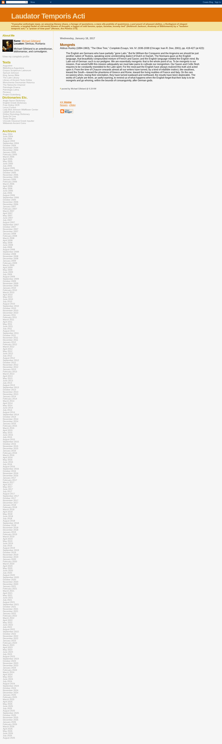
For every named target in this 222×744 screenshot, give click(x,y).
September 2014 (11, 414)
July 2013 (7, 383)
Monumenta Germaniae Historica (19, 82)
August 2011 (9, 331)
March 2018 (8, 509)
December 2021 (10, 611)
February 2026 (10, 724)
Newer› (64, 105)
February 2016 (10, 453)
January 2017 (9, 478)
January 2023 (9, 641)
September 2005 (11, 170)
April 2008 (8, 240)
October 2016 (9, 471)
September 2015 (11, 442)
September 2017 (11, 496)
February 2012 (10, 344)
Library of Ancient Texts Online (17, 80)
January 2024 (9, 668)
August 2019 (9, 548)
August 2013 (9, 385)
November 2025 (10, 717)
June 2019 (8, 543)
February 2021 (10, 589)
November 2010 (10, 310)
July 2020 (7, 573)
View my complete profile (15, 56)
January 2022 (9, 613)
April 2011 (7, 322)
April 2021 (8, 593)
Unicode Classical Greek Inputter (18, 121)
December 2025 (10, 720)
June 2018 (8, 516)
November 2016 (10, 473)
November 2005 (10, 175)
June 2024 (8, 679)
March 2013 (8, 374)
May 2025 (7, 704)
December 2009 (10, 286)
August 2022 (9, 629)
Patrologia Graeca (11, 87)
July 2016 (7, 464)
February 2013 (10, 371)
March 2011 (8, 319)
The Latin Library (11, 77)
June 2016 (8, 462)
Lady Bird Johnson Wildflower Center (20, 110)
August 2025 (9, 711)
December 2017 (10, 503)
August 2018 (9, 521)
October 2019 (9, 552)
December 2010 (10, 313)
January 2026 (9, 722)
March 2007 (8, 211)
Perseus (7, 92)
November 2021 (10, 609)
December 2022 (10, 638)
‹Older (72, 105)
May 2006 (7, 188)
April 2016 (8, 457)
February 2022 (10, 616)
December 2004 (10, 150)
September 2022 (11, 632)
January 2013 (9, 369)
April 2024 (8, 674)
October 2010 (9, 308)
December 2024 (10, 693)
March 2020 (8, 564)
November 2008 (10, 256)
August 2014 (9, 412)
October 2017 (9, 498)
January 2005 (9, 152)
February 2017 (10, 480)
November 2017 (10, 500)
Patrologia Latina (11, 89)
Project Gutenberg (11, 94)
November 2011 (10, 338)
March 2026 (8, 726)
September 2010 (11, 306)
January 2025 (9, 695)
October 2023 (9, 661)
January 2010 (9, 288)
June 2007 (8, 218)
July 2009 (7, 274)
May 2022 (7, 622)
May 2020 (7, 568)
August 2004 (9, 141)
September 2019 (11, 550)
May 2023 (7, 650)
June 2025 (8, 706)
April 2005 (8, 159)
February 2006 (10, 182)
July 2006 (7, 193)
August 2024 (9, 684)
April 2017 (8, 485)
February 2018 (10, 507)
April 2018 (8, 512)
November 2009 (10, 283)
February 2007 (10, 209)
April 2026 (8, 729)
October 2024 (9, 688)
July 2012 (7, 356)
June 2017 (8, 489)
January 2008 (9, 234)
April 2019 (8, 539)
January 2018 (9, 505)
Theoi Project (9, 119)
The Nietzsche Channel (14, 85)
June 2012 (8, 353)
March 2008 (8, 238)
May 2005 (7, 161)
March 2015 (8, 428)
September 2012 (11, 360)
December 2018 (10, 530)
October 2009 (9, 281)
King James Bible (11, 75)
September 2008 (11, 252)
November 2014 (10, 419)
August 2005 (9, 168)
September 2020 (11, 577)
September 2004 (11, 143)
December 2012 (10, 367)
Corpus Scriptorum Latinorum (17, 70)
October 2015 (9, 444)
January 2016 (9, 451)
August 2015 (9, 439)
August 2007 (9, 222)
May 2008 (7, 243)
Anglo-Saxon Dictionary (14, 100)
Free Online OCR (11, 105)
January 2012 (9, 342)
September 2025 (11, 713)
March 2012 (8, 347)
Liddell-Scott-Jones (12, 112)
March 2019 (8, 537)
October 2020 (9, 579)
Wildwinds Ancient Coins (14, 123)
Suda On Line (9, 116)
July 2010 (7, 301)
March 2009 (8, 265)
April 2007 (8, 213)
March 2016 (8, 455)
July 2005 (7, 166)
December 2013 (10, 394)
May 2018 (7, 514)
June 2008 (8, 245)
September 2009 (11, 279)
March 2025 (8, 699)
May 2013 (7, 378)
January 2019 (9, 532)
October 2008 (9, 254)
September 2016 (11, 469)
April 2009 (8, 267)
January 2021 (9, 586)
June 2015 (8, 435)
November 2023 (10, 663)
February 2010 (10, 290)
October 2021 (9, 607)
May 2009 (7, 270)
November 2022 (10, 636)
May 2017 (7, 487)
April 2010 (8, 295)
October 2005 (9, 173)
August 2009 (9, 277)
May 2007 (7, 215)
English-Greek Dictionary (15, 103)
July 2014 (7, 410)
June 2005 (8, 163)
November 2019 (10, 555)
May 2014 (7, 405)
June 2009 (8, 272)
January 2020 (9, 559)
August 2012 (9, 358)
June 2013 (8, 381)
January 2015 (9, 423)
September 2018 (11, 523)
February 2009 (10, 263)
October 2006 (9, 200)
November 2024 (10, 690)
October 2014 (9, 417)
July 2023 (7, 654)
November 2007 (10, 229)
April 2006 (8, 186)
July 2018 (7, 518)
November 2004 (10, 148)
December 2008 (10, 258)
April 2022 (8, 620)
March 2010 (8, 292)
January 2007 (9, 206)
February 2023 (10, 643)
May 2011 (7, 324)
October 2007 (9, 227)
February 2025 (10, 697)
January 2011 (9, 315)
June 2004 (8, 136)
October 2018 (9, 525)
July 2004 (7, 139)
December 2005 (10, 177)
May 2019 (7, 541)
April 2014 (8, 403)
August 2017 (9, 494)
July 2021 (7, 600)
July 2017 (7, 491)
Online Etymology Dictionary (16, 114)
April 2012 (8, 349)
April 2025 (8, 702)
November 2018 (10, 527)
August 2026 (9, 738)
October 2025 (9, 715)
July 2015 (7, 437)
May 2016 (7, 460)
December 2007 (10, 231)
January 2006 (9, 179)
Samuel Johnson (11, 73)
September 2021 (11, 604)
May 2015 (7, 433)
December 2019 (10, 557)
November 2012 (10, 365)
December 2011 (10, 340)
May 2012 (7, 351)
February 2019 (10, 534)
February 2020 (10, 561)
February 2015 (10, 426)
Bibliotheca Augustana (13, 68)
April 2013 (8, 376)
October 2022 (9, 634)
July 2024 (7, 681)
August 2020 (9, 575)
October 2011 (9, 335)
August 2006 (9, 195)
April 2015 (8, 430)
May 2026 (7, 731)
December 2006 (10, 204)
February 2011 (10, 317)
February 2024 (10, 670)
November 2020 (10, 582)
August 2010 (9, 304)
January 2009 (9, 261)
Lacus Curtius (9, 107)
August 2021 (9, 602)
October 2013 (9, 390)
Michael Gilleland (31, 41)
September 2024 (11, 686)
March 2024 (8, 672)
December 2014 (10, 421)
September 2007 (11, 225)
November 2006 (10, 202)
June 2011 (8, 326)
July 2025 (7, 708)
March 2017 (8, 482)
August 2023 (9, 656)
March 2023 (8, 645)
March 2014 (8, 401)
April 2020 (8, 566)
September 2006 (11, 197)
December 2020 (10, 584)
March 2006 (8, 184)
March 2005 (8, 157)
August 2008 (9, 249)
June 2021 (8, 598)
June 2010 (8, 299)
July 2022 (7, 627)
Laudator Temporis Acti (48, 16)
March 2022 (8, 618)
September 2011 (11, 333)
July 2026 (7, 736)
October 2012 (9, 362)
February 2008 (10, 236)
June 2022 (8, 625)
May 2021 (7, 595)
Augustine (7, 65)
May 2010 (7, 297)
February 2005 (10, 154)
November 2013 (10, 392)
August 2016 (9, 466)
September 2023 (11, 659)
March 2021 (8, 591)
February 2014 (10, 399)
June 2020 (8, 570)
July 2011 (7, 329)
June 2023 (8, 652)
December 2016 (10, 475)
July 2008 (7, 247)
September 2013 (11, 387)
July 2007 (7, 220)
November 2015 (10, 446)
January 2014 (9, 396)
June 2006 (8, 191)
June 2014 (8, 408)
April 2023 (8, 647)
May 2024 (7, 677)
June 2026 (8, 733)
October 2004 (9, 145)
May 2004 (7, 134)
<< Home (66, 102)
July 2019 (7, 546)
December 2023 (10, 665)
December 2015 (10, 448)
